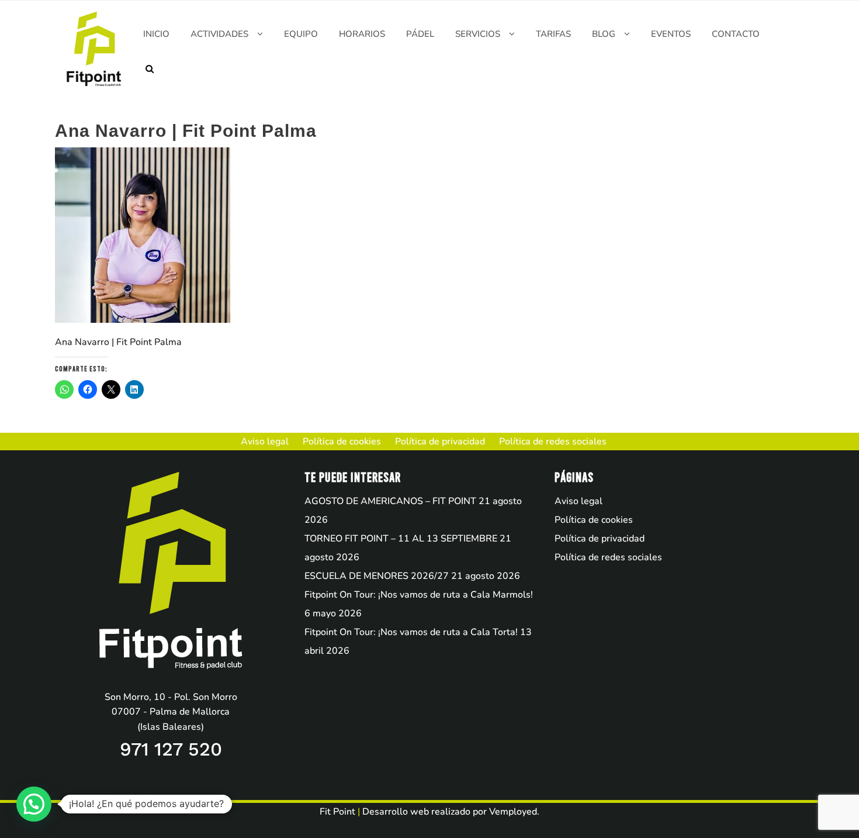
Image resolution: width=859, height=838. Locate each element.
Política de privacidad (600, 538)
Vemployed (513, 811)
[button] (33, 804)
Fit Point (337, 811)
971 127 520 (171, 749)
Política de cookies (594, 519)
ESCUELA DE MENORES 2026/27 (376, 576)
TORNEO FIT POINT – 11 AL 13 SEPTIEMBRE (400, 538)
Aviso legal (578, 501)
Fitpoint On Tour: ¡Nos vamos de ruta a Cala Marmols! (418, 594)
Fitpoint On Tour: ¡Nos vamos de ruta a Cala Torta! (411, 632)
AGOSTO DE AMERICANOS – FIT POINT (390, 501)
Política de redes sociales (608, 557)
